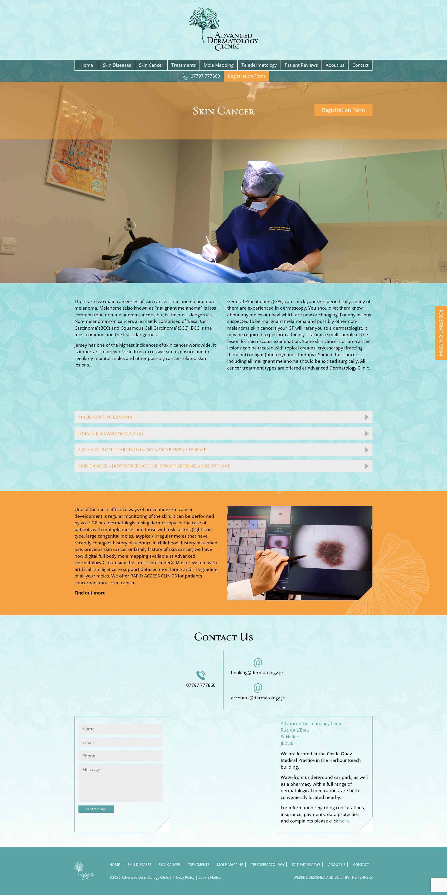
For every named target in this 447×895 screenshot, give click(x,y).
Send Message (96, 809)
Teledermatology (259, 65)
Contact (360, 65)
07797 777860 (205, 76)
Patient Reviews (301, 65)
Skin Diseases (117, 65)
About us (335, 65)
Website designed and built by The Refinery (333, 877)
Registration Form (246, 76)
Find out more (89, 593)
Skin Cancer (151, 65)
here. (344, 821)
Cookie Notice (209, 877)
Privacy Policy (184, 877)
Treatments (183, 65)
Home (87, 65)
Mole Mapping (219, 65)
